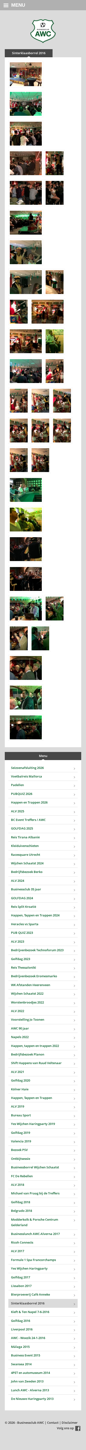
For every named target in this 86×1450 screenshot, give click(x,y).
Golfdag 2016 (20, 1321)
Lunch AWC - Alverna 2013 (30, 1390)
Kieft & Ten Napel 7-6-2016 (30, 1312)
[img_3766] (25, 341)
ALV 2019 (17, 1106)
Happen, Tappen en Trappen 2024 (35, 915)
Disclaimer (70, 1422)
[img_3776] (62, 400)
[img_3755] (54, 282)
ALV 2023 (17, 941)
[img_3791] (40, 638)
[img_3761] (18, 311)
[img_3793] (25, 668)
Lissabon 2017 (21, 1286)
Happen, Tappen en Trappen (31, 1098)
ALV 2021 (17, 1072)
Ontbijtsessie (20, 1158)
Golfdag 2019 (20, 1132)
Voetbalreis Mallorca (26, 776)
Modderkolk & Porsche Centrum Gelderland (34, 1222)
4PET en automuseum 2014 (30, 1373)
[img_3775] (40, 400)
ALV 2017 (17, 1251)
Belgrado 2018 (21, 1210)
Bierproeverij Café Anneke (30, 1294)
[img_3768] (54, 341)
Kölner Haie (19, 1089)
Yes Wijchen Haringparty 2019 (33, 1124)
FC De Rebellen (22, 1176)
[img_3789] (18, 638)
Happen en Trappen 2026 (29, 802)
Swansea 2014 (21, 1364)
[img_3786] (25, 579)
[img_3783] (25, 490)
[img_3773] (54, 371)
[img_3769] (25, 371)
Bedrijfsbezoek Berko (27, 872)
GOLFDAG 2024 (22, 898)
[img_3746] (25, 163)
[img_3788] (54, 608)
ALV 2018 (17, 1184)
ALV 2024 (17, 880)
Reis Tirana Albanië (25, 837)
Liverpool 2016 (21, 1329)
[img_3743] (25, 74)
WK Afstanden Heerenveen (30, 985)
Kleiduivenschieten (25, 846)
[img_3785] (25, 549)
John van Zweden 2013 (27, 1381)
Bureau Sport (21, 1115)
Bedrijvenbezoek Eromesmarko (34, 976)
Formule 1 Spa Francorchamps (33, 1260)
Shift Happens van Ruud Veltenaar (36, 1063)
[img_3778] (40, 430)
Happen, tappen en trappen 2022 (35, 1046)
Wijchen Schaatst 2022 (27, 993)
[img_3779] (62, 430)
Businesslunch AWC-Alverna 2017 (35, 1234)
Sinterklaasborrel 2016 (27, 1303)
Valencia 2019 (21, 1141)
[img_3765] (47, 311)
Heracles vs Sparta (24, 924)
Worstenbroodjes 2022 (27, 1002)
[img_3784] (25, 519)
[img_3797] (25, 697)
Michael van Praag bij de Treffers (35, 1193)
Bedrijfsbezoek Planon (27, 1054)
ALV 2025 (17, 811)
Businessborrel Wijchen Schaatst (35, 1167)
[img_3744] (25, 103)
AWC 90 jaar (20, 1028)
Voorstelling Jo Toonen (27, 1019)
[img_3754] (25, 282)
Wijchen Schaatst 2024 (27, 863)
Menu (18, 5)
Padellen (17, 785)
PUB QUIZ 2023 (22, 932)
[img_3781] (40, 460)
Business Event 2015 (25, 1355)
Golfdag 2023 (20, 959)
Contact (53, 1422)
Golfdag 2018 (20, 1202)
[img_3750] (25, 192)
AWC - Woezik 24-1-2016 (28, 1338)
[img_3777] (18, 430)
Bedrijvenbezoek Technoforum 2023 (37, 950)
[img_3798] (25, 727)
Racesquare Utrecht (25, 854)
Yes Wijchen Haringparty (29, 1268)
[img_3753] (25, 252)
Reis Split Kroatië (23, 906)
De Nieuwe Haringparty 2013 (32, 1399)
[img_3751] (54, 192)
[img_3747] (54, 163)
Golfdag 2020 (20, 1080)
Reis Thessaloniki (23, 967)
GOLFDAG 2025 (22, 828)
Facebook (78, 1428)
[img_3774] (18, 400)
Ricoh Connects (22, 1242)
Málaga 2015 (20, 1347)
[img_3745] (25, 133)
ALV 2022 (17, 1011)
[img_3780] (18, 460)
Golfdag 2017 (20, 1277)
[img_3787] (25, 608)
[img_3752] (25, 222)
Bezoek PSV (19, 1150)
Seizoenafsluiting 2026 (27, 768)
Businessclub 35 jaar (26, 889)
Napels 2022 (20, 1037)
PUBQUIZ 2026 (21, 794)
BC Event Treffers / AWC (28, 820)
